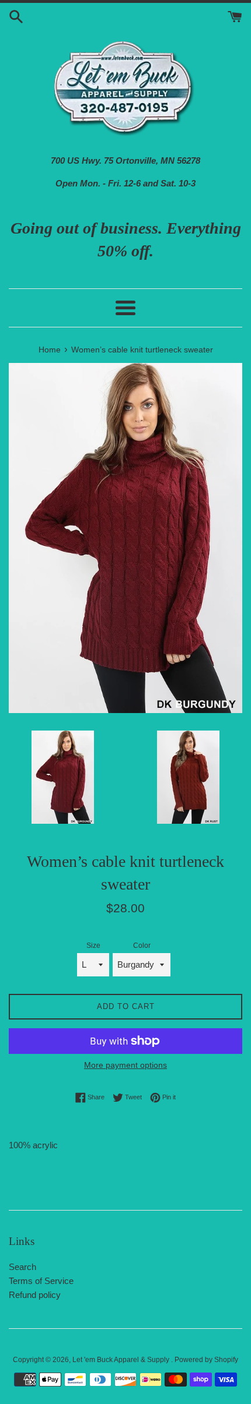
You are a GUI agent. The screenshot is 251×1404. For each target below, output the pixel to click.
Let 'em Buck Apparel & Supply (121, 1360)
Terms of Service (41, 1281)
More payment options (125, 1065)
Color (142, 945)
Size (93, 945)
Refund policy (35, 1295)
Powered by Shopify (206, 1360)
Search (22, 1267)
